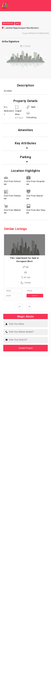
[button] (5, 59)
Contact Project (26, 348)
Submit (35, 296)
